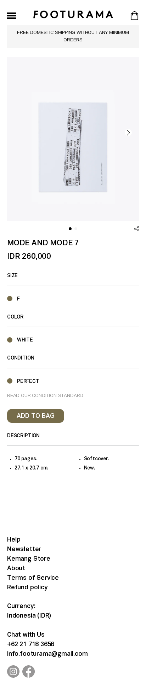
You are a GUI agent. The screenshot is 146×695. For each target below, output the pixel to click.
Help (14, 540)
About (16, 569)
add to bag (36, 416)
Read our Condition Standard (45, 395)
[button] (128, 132)
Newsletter (24, 550)
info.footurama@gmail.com (47, 654)
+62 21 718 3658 (30, 645)
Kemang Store (28, 559)
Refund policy (27, 588)
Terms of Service (33, 578)
